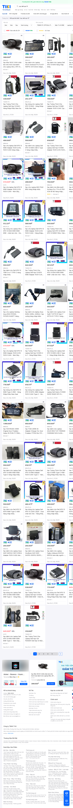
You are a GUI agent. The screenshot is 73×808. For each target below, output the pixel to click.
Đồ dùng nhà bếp (7, 803)
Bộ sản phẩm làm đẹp (12, 798)
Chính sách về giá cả (55, 702)
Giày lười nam (29, 785)
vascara (5, 741)
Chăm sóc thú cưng (53, 794)
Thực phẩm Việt (17, 767)
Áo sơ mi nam (35, 764)
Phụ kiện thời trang (54, 756)
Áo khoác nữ (38, 753)
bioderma (44, 741)
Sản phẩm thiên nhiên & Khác (12, 793)
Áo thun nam (29, 763)
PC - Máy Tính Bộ (55, 775)
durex (39, 741)
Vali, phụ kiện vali (64, 753)
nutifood (69, 741)
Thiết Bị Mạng (57, 774)
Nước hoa (9, 797)
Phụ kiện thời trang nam (57, 759)
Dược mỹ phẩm (18, 798)
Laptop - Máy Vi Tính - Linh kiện (58, 769)
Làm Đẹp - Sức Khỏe (9, 786)
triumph (64, 741)
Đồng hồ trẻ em (65, 766)
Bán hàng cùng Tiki (55, 695)
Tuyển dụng (32, 697)
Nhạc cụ (60, 788)
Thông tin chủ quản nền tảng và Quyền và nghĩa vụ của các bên (60, 720)
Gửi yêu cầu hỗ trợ (8, 699)
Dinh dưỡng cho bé (11, 756)
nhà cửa (43, 9)
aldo (60, 741)
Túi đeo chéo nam (35, 801)
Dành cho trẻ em (11, 773)
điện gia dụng (19, 9)
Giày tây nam (37, 785)
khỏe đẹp (37, 9)
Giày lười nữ (39, 779)
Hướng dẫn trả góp (8, 709)
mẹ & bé (30, 9)
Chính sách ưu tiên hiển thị (57, 710)
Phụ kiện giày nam (33, 788)
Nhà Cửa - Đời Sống (54, 779)
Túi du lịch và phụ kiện (57, 752)
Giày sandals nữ (35, 778)
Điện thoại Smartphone (9, 780)
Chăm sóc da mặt (8, 788)
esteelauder (14, 741)
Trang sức (51, 765)
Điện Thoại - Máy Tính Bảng (12, 779)
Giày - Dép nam (31, 784)
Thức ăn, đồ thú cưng (11, 774)
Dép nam (34, 787)
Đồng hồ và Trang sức (55, 763)
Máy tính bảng (10, 783)
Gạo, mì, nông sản (11, 770)
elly (48, 741)
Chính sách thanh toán (56, 708)
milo (51, 741)
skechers (55, 741)
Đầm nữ (32, 752)
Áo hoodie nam (33, 765)
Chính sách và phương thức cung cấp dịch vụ (59, 713)
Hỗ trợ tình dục (16, 797)
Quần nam (35, 763)
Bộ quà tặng (56, 801)
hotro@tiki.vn (16, 714)
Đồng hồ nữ (57, 765)
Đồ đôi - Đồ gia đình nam (37, 767)
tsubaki (26, 742)
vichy (19, 742)
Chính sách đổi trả (8, 707)
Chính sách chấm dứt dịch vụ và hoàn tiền (60, 716)
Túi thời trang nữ (31, 793)
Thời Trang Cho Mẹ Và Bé (10, 752)
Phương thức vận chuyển (9, 703)
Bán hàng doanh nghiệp (35, 712)
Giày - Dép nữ (30, 774)
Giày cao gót (29, 776)
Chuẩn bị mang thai (12, 760)
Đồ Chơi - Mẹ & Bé (9, 750)
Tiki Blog (31, 695)
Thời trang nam (30, 761)
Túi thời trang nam (31, 799)
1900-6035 (11, 693)
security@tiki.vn (16, 716)
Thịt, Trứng (11, 765)
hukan (16, 742)
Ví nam (27, 801)
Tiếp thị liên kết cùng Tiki (35, 710)
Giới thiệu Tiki (32, 693)
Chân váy (36, 755)
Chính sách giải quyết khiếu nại (37, 704)
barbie (26, 741)
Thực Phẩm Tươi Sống (10, 764)
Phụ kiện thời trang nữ (53, 758)
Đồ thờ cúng (54, 788)
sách (48, 9)
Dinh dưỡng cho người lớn (12, 758)
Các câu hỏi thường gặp (9, 697)
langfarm (11, 742)
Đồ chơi (19, 752)
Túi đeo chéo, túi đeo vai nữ (33, 795)
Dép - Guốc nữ (37, 776)
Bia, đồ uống (9, 771)
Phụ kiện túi (42, 796)
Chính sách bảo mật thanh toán (37, 699)
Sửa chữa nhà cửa (55, 782)
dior (9, 741)
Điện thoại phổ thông (11, 782)
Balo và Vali (52, 750)
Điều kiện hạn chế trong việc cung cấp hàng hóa (60, 705)
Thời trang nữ (30, 750)
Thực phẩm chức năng (12, 790)
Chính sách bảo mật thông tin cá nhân (38, 702)
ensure (35, 741)
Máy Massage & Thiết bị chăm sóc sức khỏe (13, 792)
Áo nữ (27, 752)
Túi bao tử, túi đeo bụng (39, 803)
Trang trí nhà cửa (52, 780)
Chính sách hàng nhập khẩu (10, 712)
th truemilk (21, 741)
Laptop (63, 775)
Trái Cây (5, 765)
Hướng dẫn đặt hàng (8, 701)
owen (30, 741)
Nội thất (56, 783)
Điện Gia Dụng (7, 801)
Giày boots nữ (31, 779)
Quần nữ (37, 752)
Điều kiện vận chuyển (34, 714)
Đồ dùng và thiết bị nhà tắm (59, 785)
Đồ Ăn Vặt (53, 798)
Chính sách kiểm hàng (9, 705)
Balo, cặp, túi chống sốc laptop (58, 752)
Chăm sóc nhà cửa (13, 775)
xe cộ (25, 9)
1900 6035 (10, 733)
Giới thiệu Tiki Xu (33, 708)
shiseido (5, 742)
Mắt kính (62, 758)
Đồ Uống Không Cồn (57, 800)
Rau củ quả (9, 767)
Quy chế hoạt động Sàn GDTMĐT (59, 693)
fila (23, 742)
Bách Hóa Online (53, 792)
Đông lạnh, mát (14, 768)
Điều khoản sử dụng (34, 706)
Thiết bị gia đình (17, 803)
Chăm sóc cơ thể (11, 791)
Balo (49, 752)
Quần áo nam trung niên (35, 770)
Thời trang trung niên (34, 758)
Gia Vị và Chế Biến (56, 797)
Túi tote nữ (35, 796)
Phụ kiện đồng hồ (55, 766)
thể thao (53, 9)
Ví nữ (42, 795)
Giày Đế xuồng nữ (35, 780)
